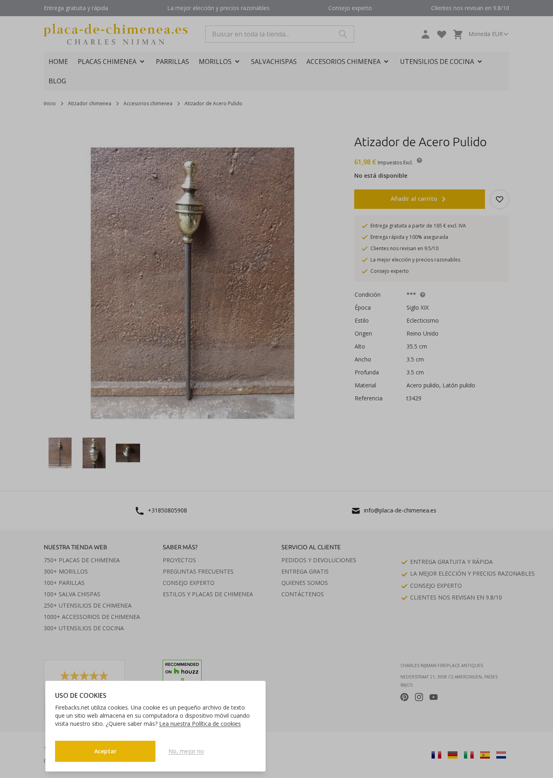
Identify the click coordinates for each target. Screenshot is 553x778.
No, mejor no (186, 751)
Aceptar (105, 751)
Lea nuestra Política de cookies (200, 723)
